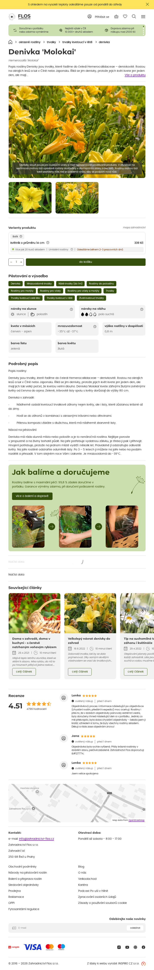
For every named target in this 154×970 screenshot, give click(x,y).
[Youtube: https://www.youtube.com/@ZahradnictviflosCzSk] (127, 947)
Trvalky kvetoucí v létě (59, 298)
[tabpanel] (31, 30)
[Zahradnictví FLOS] (19, 16)
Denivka (15, 283)
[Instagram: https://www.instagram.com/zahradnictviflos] (119, 947)
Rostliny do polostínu (101, 283)
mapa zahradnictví (134, 227)
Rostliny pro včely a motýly (83, 291)
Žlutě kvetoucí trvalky (91, 298)
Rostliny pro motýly (22, 291)
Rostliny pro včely (50, 291)
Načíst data (46, 562)
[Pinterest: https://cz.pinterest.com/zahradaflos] (135, 947)
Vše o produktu (135, 75)
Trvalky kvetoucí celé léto (25, 298)
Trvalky (110, 291)
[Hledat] (134, 16)
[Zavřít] (147, 4)
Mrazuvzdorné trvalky (39, 283)
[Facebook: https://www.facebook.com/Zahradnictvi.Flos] (143, 947)
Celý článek (24, 671)
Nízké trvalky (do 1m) (70, 283)
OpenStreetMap (137, 820)
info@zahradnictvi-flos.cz (36, 838)
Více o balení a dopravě (32, 496)
